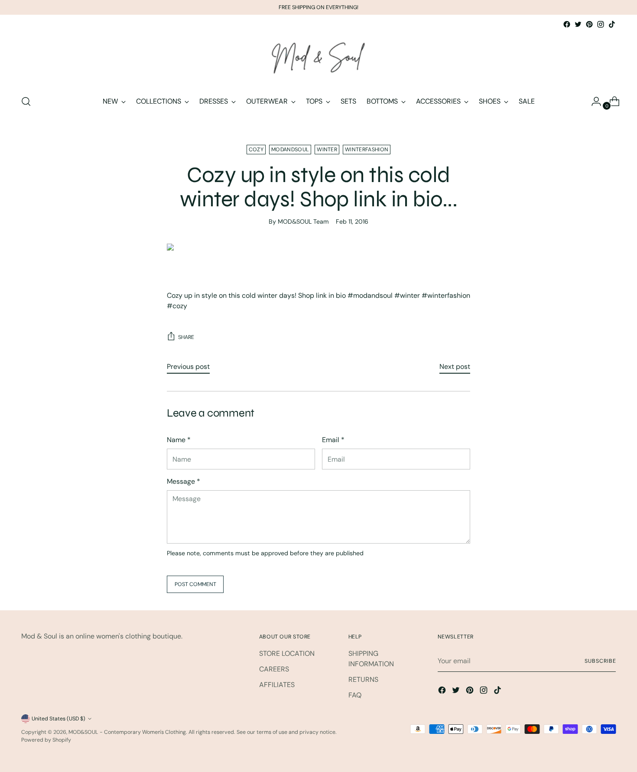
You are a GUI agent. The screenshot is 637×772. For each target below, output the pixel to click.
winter (327, 149)
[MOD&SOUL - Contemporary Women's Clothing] (318, 58)
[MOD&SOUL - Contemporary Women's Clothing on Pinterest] (589, 24)
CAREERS (274, 669)
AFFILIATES (277, 684)
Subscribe (600, 661)
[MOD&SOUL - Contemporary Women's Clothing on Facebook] (567, 24)
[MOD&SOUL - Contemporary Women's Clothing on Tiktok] (612, 24)
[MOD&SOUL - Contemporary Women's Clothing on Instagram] (600, 24)
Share (186, 337)
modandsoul (290, 149)
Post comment (195, 584)
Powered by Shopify (46, 739)
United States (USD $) (58, 718)
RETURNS (363, 679)
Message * (183, 481)
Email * (333, 439)
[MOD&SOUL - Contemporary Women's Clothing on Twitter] (578, 24)
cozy (256, 149)
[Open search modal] (26, 101)
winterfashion (366, 149)
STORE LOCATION (287, 653)
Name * (179, 439)
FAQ (354, 695)
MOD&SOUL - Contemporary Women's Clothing (127, 732)
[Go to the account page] (592, 101)
